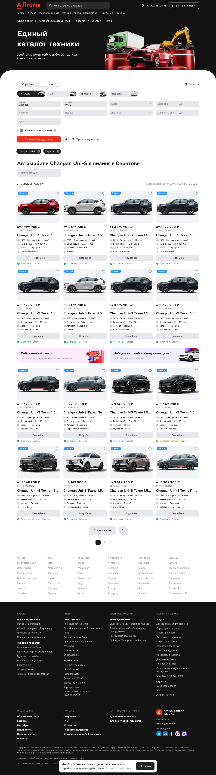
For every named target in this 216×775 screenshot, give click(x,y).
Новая (49, 84)
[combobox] (39, 104)
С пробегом (28, 84)
